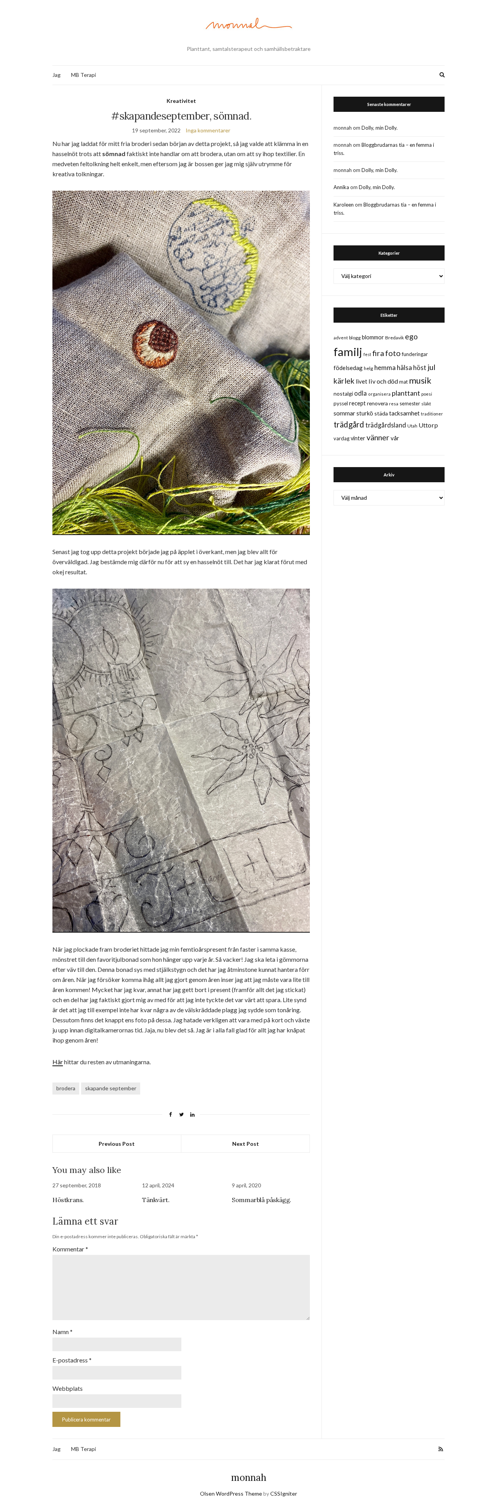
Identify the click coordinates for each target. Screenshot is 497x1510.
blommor (373, 337)
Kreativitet (181, 100)
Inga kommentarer (208, 130)
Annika (341, 187)
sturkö (364, 413)
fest (367, 354)
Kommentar (70, 1249)
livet (361, 381)
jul (431, 367)
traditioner (432, 413)
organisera (379, 393)
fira (378, 353)
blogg (355, 338)
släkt (426, 404)
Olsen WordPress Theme (231, 1493)
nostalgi (343, 393)
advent (341, 337)
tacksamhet (404, 413)
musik (420, 380)
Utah (412, 426)
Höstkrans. (68, 1200)
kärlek (344, 380)
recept (357, 403)
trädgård (349, 424)
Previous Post (117, 1143)
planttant (406, 393)
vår (395, 437)
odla (360, 393)
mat (403, 382)
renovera (377, 403)
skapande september (110, 1088)
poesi (426, 393)
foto (393, 353)
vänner (378, 437)
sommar (344, 413)
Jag (56, 74)
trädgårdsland (385, 425)
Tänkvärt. (155, 1200)
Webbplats (67, 1388)
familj (348, 351)
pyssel (341, 403)
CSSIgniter (283, 1493)
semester (410, 404)
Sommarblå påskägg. (261, 1200)
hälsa (404, 367)
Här (57, 1061)
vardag (341, 438)
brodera (65, 1088)
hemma (385, 367)
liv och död (383, 381)
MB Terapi (83, 74)
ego (411, 336)
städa (381, 413)
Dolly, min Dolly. (379, 128)
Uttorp (428, 425)
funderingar (415, 354)
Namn (62, 1331)
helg (368, 368)
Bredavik (394, 338)
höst (419, 368)
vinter (358, 438)
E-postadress (72, 1360)
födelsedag (348, 367)
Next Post (245, 1143)
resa (393, 403)
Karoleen (344, 205)
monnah (248, 1478)
